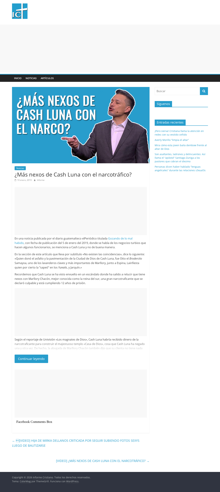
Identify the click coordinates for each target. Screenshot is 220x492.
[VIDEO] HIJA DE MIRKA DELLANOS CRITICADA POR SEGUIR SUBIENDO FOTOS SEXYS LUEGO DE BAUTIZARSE (75, 443)
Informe (41, 180)
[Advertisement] (103, 49)
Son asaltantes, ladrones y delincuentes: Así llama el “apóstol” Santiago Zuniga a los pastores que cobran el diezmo (180, 158)
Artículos (47, 78)
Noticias (31, 78)
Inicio (17, 78)
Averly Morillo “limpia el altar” (172, 140)
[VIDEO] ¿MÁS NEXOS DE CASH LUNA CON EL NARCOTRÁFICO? (103, 461)
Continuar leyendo (31, 359)
